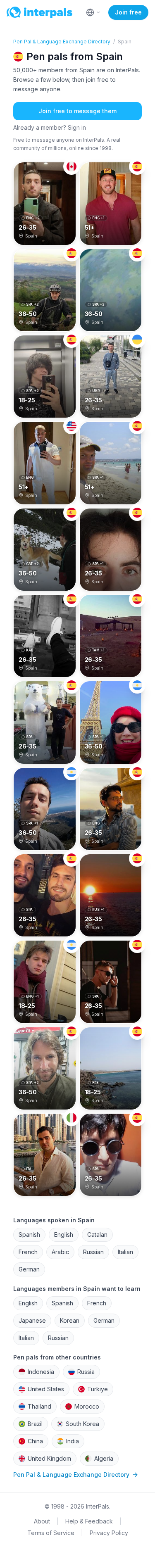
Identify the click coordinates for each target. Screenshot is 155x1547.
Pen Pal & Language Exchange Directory (61, 41)
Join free (128, 12)
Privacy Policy (109, 1532)
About (42, 1521)
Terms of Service (50, 1532)
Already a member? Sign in (49, 127)
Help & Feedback (89, 1521)
